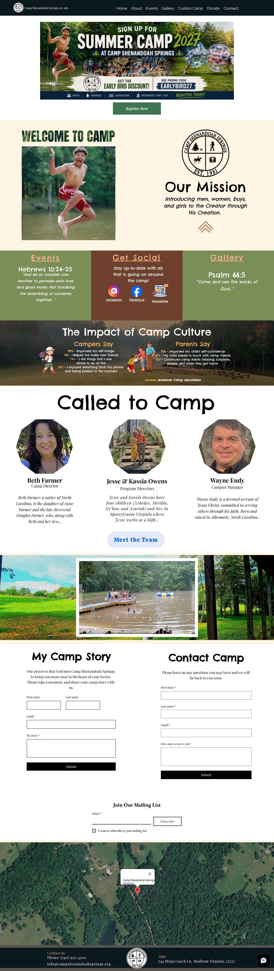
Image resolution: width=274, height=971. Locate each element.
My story (33, 735)
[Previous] (22, 67)
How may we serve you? (176, 744)
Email (30, 716)
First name (33, 697)
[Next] (251, 67)
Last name (72, 697)
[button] (136, 8)
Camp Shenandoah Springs (41, 8)
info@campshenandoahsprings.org (79, 964)
